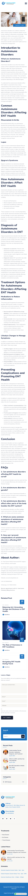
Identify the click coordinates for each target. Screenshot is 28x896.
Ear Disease (5, 837)
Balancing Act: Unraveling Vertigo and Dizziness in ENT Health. (13, 609)
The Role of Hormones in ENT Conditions (12, 646)
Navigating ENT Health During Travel (11, 663)
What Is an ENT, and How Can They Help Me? (16, 759)
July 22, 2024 (12, 769)
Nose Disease (5, 834)
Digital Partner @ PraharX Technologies (14, 893)
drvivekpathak (15, 887)
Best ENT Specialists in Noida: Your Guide (16, 766)
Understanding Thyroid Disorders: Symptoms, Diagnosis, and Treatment (15, 752)
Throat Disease (6, 840)
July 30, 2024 (12, 755)
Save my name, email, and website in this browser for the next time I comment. (13, 711)
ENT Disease (5, 604)
